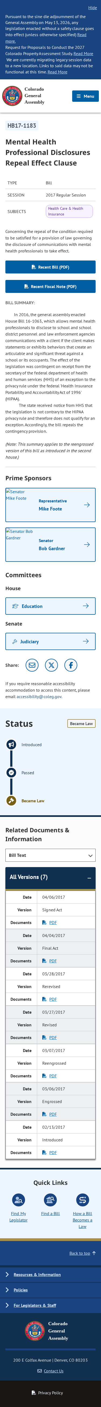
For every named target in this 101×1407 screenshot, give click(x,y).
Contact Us (53, 1371)
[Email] (32, 665)
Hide (92, 7)
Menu (88, 96)
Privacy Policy (50, 1392)
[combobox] (50, 855)
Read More (83, 53)
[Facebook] (70, 665)
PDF (53, 922)
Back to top (79, 1253)
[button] (50, 1275)
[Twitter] (51, 665)
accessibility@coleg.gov (39, 696)
